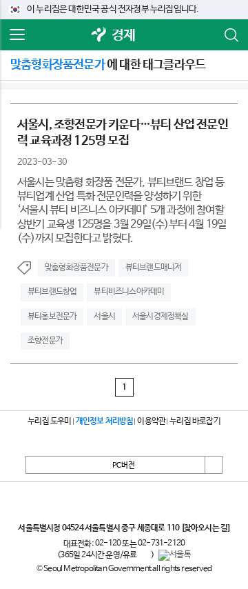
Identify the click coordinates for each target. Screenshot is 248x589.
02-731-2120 (161, 543)
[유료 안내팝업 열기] (144, 555)
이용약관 (151, 421)
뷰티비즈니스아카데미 (129, 292)
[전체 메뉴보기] (17, 35)
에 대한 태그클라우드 (107, 65)
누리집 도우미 (49, 421)
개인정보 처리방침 (105, 421)
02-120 (108, 543)
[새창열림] (99, 35)
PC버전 (123, 465)
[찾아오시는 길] (205, 528)
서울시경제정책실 (160, 316)
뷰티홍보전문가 (52, 316)
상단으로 (214, 465)
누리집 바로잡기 (194, 421)
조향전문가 (45, 341)
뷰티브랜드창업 (52, 292)
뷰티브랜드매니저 (153, 267)
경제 (123, 35)
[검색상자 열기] (230, 35)
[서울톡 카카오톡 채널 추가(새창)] (174, 555)
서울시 (104, 316)
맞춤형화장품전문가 (76, 267)
